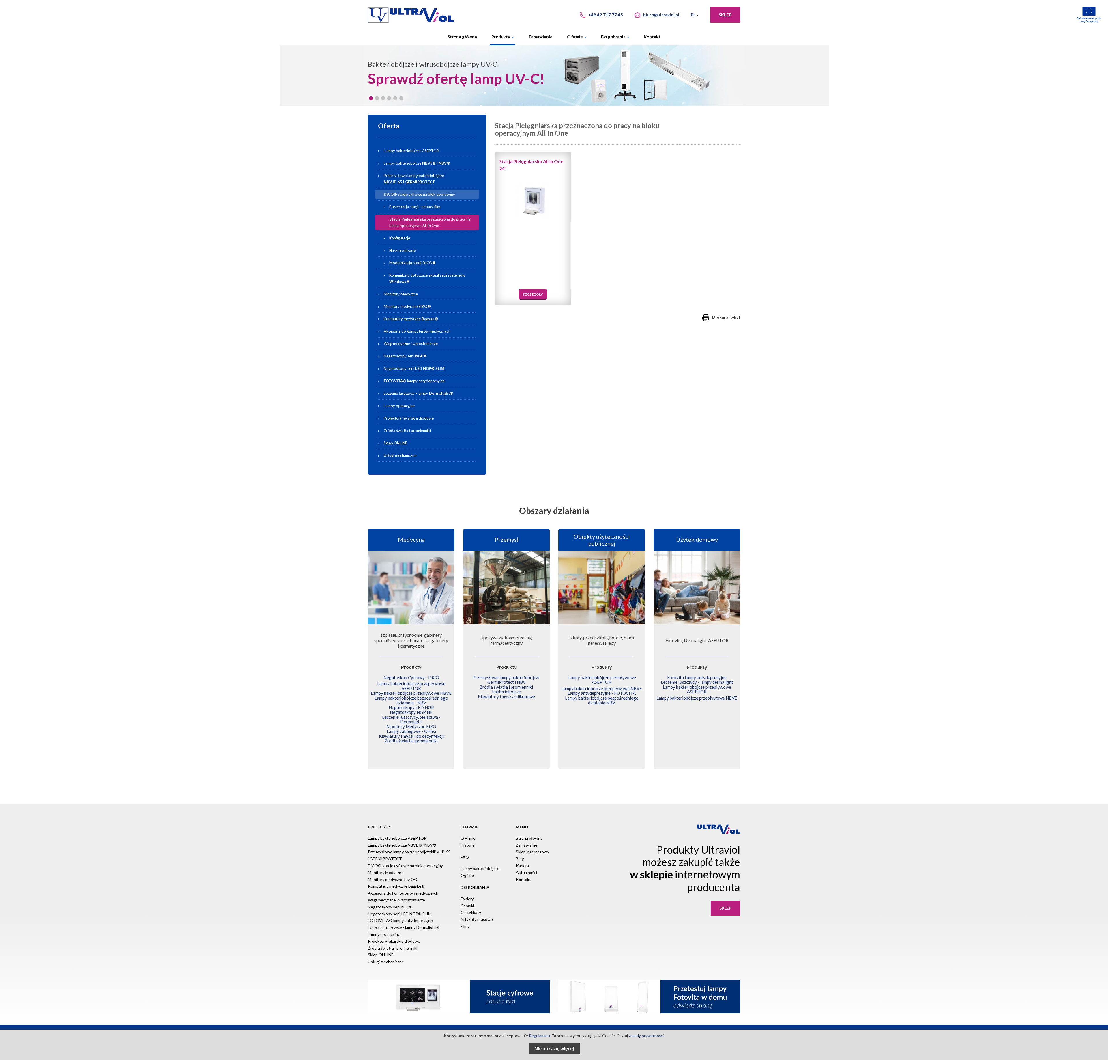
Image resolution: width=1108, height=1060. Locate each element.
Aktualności (526, 872)
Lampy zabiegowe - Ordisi (411, 731)
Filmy (465, 926)
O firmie (575, 36)
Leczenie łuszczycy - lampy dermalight (697, 682)
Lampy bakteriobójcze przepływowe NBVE (411, 693)
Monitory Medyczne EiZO (411, 726)
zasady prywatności (646, 1035)
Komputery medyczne (411, 318)
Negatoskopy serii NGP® (390, 906)
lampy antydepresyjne (414, 381)
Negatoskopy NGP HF (411, 712)
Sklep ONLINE (395, 443)
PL (693, 14)
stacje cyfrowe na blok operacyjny (419, 194)
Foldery (467, 898)
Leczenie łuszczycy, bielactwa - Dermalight (411, 719)
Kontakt (652, 36)
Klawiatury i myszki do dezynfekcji (411, 736)
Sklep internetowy (532, 851)
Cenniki (467, 905)
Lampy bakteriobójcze (430, 163)
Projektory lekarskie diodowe (409, 418)
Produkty (501, 36)
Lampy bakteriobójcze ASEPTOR (411, 150)
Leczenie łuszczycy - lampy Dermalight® (404, 927)
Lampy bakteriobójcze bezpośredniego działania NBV (602, 700)
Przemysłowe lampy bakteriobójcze (414, 178)
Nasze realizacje (402, 250)
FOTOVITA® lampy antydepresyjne (400, 920)
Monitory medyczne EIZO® (393, 879)
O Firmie (468, 838)
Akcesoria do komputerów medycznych (417, 331)
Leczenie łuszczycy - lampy (418, 393)
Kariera (522, 865)
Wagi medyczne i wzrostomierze (411, 343)
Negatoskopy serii (405, 356)
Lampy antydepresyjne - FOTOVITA (602, 693)
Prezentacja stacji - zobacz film (414, 206)
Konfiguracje (399, 238)
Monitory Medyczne (401, 294)
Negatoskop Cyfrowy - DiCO (411, 677)
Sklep (725, 14)
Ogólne (467, 875)
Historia (468, 845)
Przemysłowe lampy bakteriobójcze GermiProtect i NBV (506, 680)
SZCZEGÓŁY (533, 294)
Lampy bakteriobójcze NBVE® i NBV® (402, 845)
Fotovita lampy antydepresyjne (697, 677)
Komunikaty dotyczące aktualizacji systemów (427, 278)
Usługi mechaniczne (400, 455)
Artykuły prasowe (477, 919)
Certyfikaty (471, 912)
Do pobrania (613, 36)
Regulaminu (539, 1035)
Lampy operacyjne (399, 405)
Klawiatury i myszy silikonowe (506, 696)
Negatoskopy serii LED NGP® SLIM (400, 913)
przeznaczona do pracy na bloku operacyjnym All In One (430, 222)
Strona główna (462, 36)
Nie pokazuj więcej (554, 1048)
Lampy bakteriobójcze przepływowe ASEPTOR (411, 686)
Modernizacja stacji (412, 262)
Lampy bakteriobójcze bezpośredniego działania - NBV (411, 700)
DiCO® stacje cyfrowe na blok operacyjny (405, 865)
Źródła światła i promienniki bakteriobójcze (506, 689)
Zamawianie (540, 36)
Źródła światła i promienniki (407, 430)
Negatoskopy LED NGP (411, 707)
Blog (520, 858)
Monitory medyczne (407, 306)
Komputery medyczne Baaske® (396, 886)
